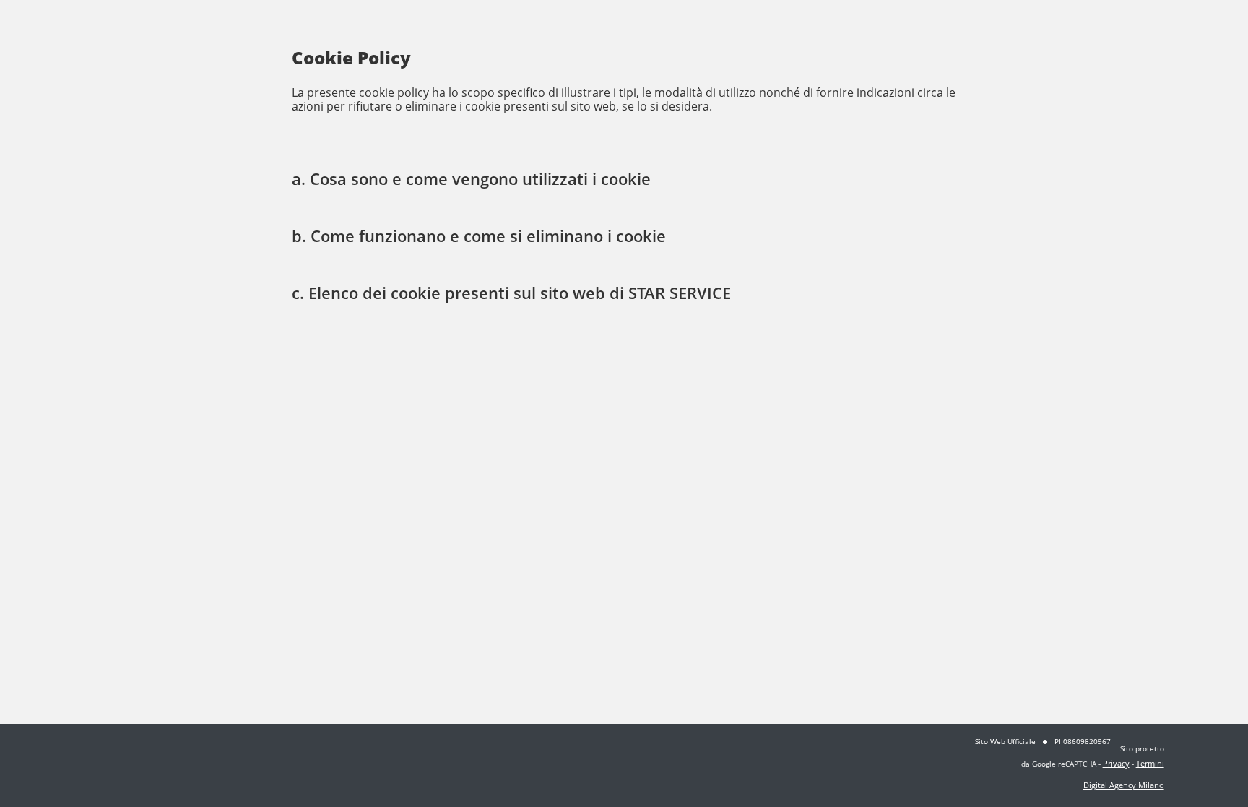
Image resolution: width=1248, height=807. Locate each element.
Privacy (1116, 763)
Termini (1150, 763)
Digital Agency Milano (1123, 785)
